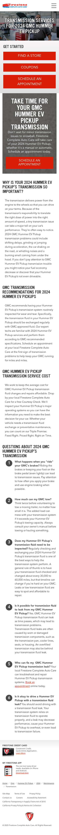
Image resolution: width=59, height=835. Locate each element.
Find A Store (29, 56)
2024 (38, 783)
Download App (22, 773)
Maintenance (49, 783)
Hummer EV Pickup (25, 783)
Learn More (20, 753)
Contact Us (7, 798)
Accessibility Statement (36, 798)
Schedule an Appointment (29, 81)
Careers (19, 798)
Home (4, 783)
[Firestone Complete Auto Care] (15, 6)
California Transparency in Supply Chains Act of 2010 (24, 802)
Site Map (6, 794)
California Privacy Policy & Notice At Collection (21, 806)
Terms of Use (19, 794)
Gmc (12, 783)
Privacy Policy (35, 794)
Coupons (29, 67)
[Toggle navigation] (53, 5)
